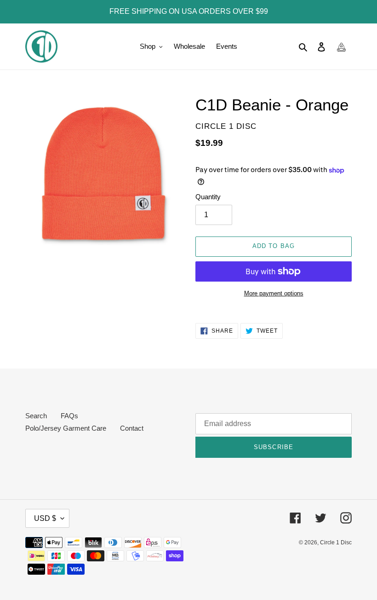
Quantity (208, 197)
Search (36, 416)
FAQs (69, 416)
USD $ (45, 518)
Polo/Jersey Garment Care (65, 428)
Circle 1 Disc (336, 542)
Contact (131, 428)
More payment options (273, 293)
